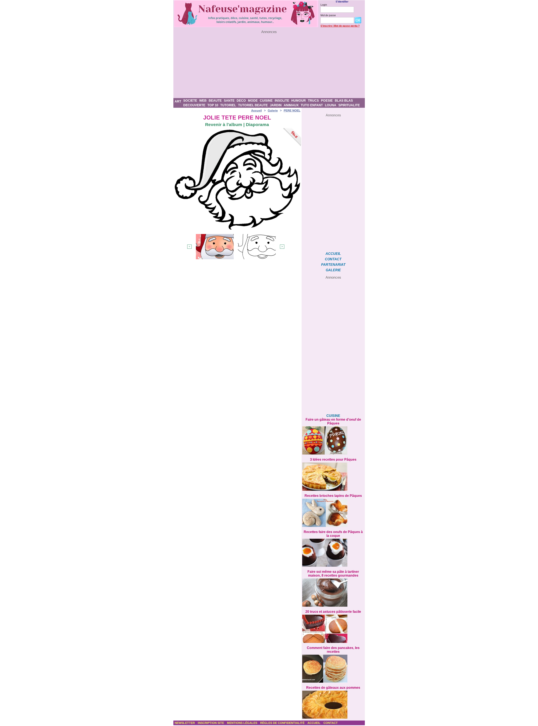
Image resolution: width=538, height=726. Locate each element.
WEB (203, 100)
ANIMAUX (291, 105)
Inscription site (211, 723)
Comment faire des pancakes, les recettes (333, 649)
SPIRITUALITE (349, 105)
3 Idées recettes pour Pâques (333, 459)
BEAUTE (215, 100)
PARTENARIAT (333, 264)
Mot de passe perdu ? (347, 25)
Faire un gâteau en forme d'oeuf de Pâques (333, 421)
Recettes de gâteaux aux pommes (333, 687)
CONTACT (333, 259)
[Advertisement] (269, 66)
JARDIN (276, 105)
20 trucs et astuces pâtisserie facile (333, 611)
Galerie (273, 110)
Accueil (256, 110)
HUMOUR (298, 100)
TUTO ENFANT (312, 105)
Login (323, 4)
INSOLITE (282, 100)
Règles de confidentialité (282, 723)
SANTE (229, 100)
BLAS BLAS (344, 100)
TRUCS (313, 100)
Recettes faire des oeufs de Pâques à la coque (333, 533)
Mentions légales (242, 723)
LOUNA (330, 105)
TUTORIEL (228, 105)
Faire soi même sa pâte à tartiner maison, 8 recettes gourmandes (333, 573)
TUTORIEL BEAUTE (253, 105)
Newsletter (185, 723)
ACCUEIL (333, 253)
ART (178, 101)
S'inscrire (326, 25)
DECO (241, 100)
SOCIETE (190, 100)
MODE (253, 100)
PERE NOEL (292, 110)
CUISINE (266, 100)
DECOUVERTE (194, 105)
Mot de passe (328, 15)
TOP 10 (212, 105)
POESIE (327, 100)
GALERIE (333, 270)
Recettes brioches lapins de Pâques (333, 495)
